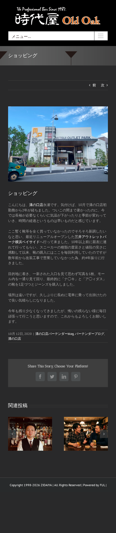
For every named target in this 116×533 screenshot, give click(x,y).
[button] (12, 434)
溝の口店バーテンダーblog (54, 334)
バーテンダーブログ (89, 334)
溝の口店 (36, 204)
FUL (102, 485)
